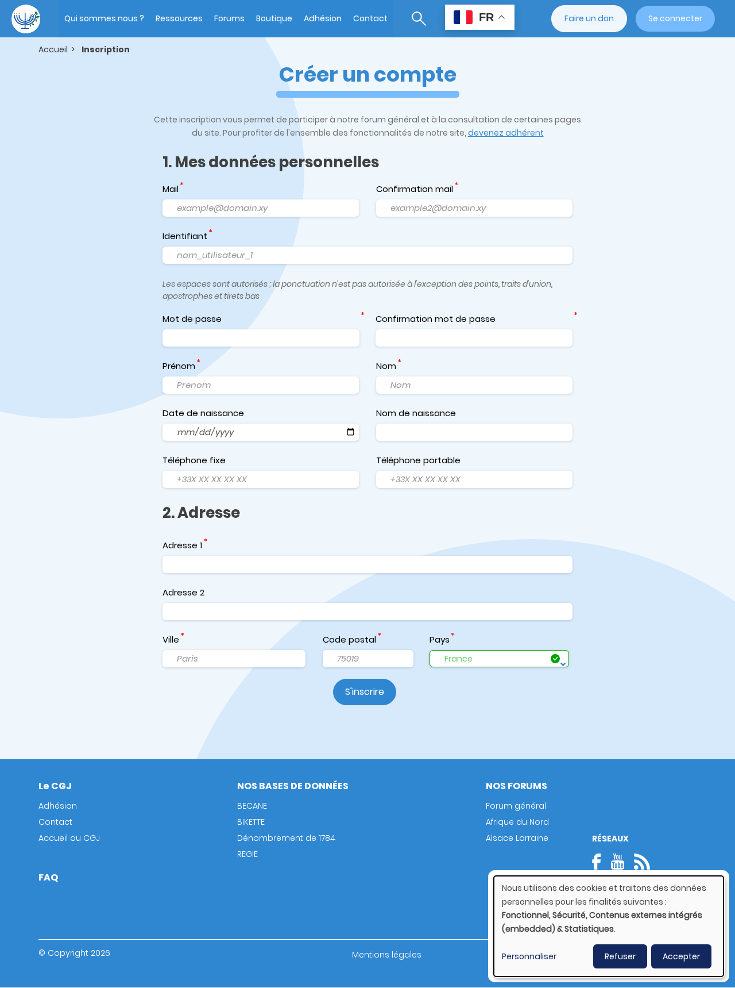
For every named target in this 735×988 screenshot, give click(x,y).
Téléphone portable (418, 460)
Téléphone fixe (194, 460)
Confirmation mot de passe (436, 319)
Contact (370, 18)
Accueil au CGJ (69, 838)
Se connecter (675, 18)
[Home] (25, 19)
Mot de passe (192, 319)
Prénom (179, 366)
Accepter (681, 956)
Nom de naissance (416, 413)
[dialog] (609, 926)
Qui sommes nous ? (104, 18)
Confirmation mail (414, 189)
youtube (617, 862)
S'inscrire (364, 691)
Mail (171, 189)
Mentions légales (386, 954)
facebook (600, 862)
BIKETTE (251, 822)
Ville (171, 639)
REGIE (247, 854)
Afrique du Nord (517, 822)
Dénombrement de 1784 (286, 838)
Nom (386, 366)
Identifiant (185, 236)
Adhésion (323, 18)
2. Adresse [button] (201, 512)
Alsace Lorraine (517, 838)
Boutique (274, 18)
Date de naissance (203, 413)
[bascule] (419, 18)
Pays (440, 639)
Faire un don (589, 18)
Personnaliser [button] (529, 956)
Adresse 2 (183, 592)
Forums (229, 18)
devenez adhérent (506, 133)
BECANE (252, 806)
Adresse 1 (182, 545)
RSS (642, 862)
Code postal (349, 639)
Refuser (620, 956)
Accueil (53, 49)
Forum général (516, 806)
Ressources (179, 18)
